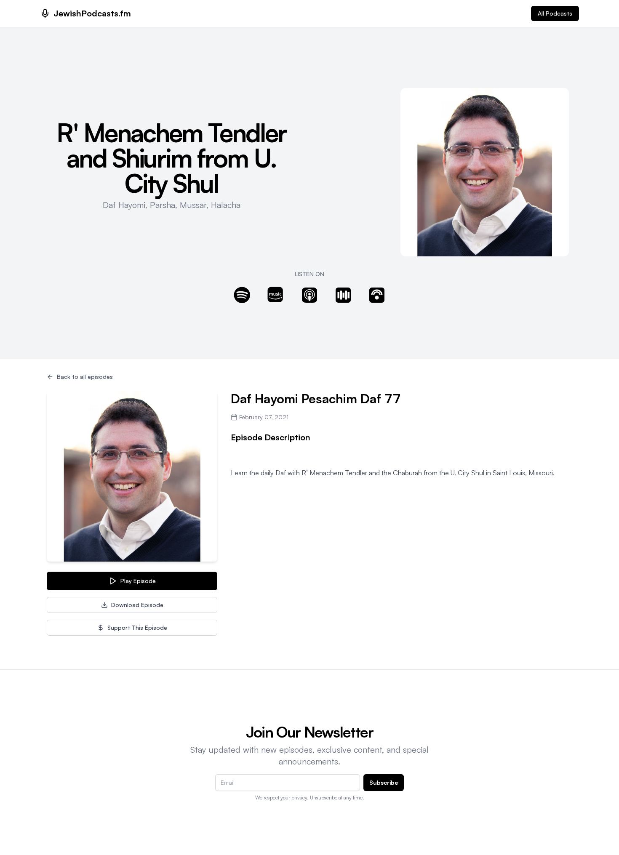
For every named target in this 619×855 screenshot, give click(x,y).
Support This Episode (137, 627)
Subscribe (383, 782)
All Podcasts (555, 13)
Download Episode (137, 604)
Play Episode (138, 580)
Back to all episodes (85, 376)
